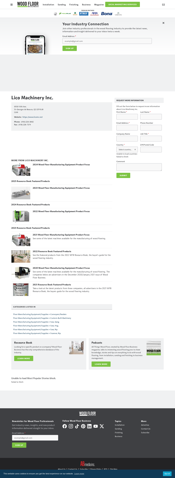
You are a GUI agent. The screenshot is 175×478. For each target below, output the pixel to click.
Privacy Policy (95, 469)
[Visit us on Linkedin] (89, 426)
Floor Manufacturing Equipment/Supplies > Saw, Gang (36, 322)
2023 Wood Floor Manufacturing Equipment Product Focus (61, 188)
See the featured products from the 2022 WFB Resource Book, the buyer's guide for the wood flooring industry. (72, 256)
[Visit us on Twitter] (102, 426)
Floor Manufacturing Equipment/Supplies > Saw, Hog (35, 325)
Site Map (113, 469)
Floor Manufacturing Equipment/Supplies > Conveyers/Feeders (40, 314)
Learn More (23, 358)
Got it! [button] (167, 474)
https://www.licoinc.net (32, 117)
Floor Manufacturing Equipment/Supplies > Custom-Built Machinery (42, 318)
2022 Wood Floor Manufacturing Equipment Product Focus (61, 211)
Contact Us (72, 469)
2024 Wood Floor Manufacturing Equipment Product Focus (61, 164)
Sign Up (70, 48)
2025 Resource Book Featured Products (30, 181)
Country (120, 145)
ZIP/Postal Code (147, 145)
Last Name (145, 112)
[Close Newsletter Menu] (163, 22)
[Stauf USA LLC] (83, 14)
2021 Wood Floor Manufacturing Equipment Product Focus (61, 234)
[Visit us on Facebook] (64, 426)
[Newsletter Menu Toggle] (163, 4)
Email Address (69, 36)
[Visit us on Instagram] (71, 426)
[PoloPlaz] (65, 13)
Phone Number (146, 123)
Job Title (144, 134)
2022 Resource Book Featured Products (52, 251)
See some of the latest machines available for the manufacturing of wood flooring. (69, 238)
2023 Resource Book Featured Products (30, 228)
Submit (123, 175)
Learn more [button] (79, 474)
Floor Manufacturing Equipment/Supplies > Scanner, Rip (37, 333)
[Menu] (11, 4)
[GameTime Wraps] (55, 14)
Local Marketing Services (122, 4)
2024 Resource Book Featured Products (30, 204)
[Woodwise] (94, 14)
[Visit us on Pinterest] (83, 426)
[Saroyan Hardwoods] (118, 14)
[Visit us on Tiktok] (77, 426)
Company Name (123, 134)
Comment (120, 161)
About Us (61, 469)
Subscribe (84, 469)
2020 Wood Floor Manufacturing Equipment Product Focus (61, 268)
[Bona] (107, 13)
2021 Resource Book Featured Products (52, 284)
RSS (105, 469)
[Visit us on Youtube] (95, 426)
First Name (121, 112)
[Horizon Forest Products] (75, 14)
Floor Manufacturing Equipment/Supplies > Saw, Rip (35, 329)
